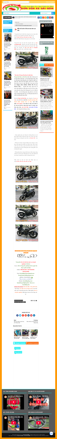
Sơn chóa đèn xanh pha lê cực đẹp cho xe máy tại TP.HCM (7, 64)
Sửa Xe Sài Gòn (20, 435)
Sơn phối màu (33, 286)
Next (52, 54)
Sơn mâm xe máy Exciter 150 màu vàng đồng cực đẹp (46, 122)
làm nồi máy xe (29, 47)
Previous (41, 54)
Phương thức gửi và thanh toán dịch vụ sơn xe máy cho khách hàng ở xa (46, 57)
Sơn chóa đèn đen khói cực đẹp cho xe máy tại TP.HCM (7, 45)
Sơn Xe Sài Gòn (26, 434)
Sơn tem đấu (26, 286)
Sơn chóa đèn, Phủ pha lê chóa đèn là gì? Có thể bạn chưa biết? (7, 102)
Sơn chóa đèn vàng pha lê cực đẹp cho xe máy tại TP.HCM (7, 83)
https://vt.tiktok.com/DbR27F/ (26, 279)
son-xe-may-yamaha (19, 302)
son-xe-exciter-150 (19, 300)
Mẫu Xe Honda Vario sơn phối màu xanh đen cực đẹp (25, 17)
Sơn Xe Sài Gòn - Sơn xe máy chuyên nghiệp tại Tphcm (46, 100)
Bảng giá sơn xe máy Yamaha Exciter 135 (44, 79)
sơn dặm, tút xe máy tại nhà (26, 288)
